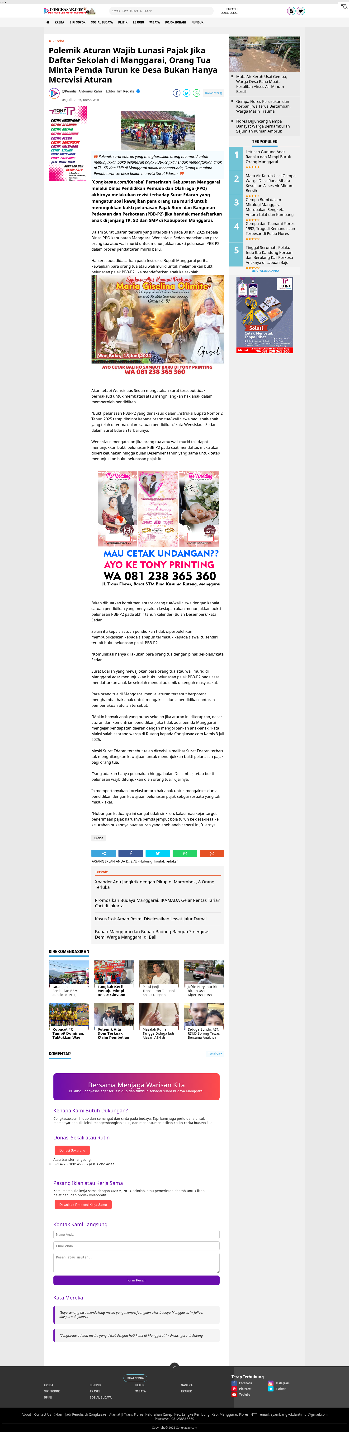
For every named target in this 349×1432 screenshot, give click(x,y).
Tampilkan (214, 1053)
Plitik (122, 22)
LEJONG (138, 22)
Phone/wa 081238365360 (174, 1418)
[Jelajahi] (343, 6)
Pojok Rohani (175, 22)
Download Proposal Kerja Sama (83, 1205)
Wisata (154, 22)
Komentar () (213, 93)
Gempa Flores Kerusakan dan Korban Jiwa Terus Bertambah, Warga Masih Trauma (263, 106)
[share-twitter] (186, 93)
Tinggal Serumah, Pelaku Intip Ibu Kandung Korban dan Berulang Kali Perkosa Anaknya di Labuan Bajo (269, 255)
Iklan (58, 1414)
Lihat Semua (135, 1378)
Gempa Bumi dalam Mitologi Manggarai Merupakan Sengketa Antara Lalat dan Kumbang (270, 207)
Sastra (187, 1385)
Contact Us (42, 1414)
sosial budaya (102, 22)
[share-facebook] (176, 93)
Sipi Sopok (77, 22)
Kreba (59, 22)
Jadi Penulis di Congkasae (85, 1414)
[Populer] (301, 11)
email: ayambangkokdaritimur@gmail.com (294, 1414)
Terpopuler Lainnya (264, 270)
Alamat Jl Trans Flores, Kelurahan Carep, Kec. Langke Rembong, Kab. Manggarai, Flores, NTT (183, 1414)
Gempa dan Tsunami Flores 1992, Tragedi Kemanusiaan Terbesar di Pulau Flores (270, 228)
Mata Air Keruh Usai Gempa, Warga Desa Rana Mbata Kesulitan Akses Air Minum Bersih (261, 84)
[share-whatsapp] (196, 93)
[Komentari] (212, 853)
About (26, 1414)
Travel (95, 1391)
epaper (186, 1391)
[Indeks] (291, 11)
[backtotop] (174, 1367)
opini (48, 1397)
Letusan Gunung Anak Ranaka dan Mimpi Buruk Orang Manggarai (268, 156)
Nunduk (197, 22)
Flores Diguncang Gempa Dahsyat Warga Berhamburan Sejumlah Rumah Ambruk (263, 126)
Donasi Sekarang (72, 1150)
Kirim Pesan (136, 1280)
